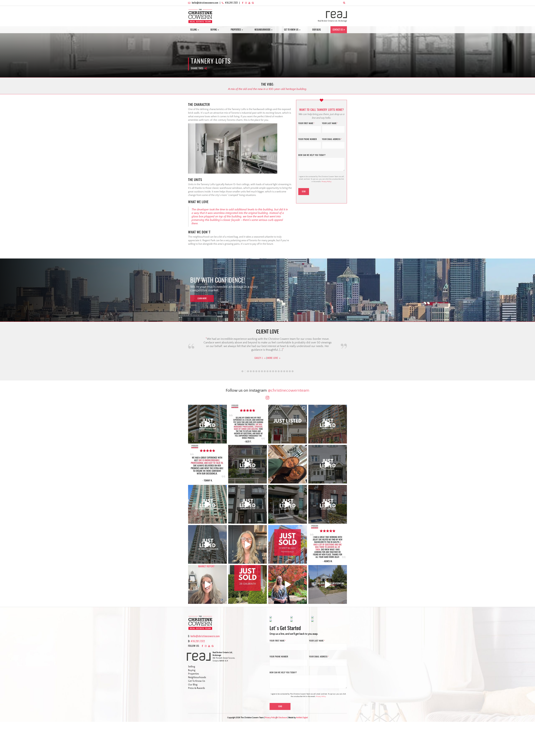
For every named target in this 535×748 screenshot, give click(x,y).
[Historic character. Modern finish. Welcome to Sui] (327, 424)
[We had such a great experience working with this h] (207, 464)
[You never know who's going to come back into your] (247, 424)
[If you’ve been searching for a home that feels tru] (327, 464)
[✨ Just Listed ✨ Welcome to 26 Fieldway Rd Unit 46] (247, 504)
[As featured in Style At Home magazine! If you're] (327, 504)
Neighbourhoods (263, 29)
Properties (236, 29)
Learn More (202, 298)
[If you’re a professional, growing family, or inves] (207, 544)
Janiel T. (259, 363)
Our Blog (316, 29)
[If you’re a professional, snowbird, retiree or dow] (287, 584)
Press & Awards (196, 688)
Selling (193, 29)
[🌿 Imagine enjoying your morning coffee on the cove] (287, 424)
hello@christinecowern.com (205, 2)
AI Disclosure (281, 717)
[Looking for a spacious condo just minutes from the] (287, 504)
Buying (214, 29)
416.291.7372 (231, 2)
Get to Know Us (291, 29)
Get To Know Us (196, 681)
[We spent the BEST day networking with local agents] (287, 464)
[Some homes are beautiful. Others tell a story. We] (247, 464)
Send (304, 191)
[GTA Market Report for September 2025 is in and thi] (207, 584)
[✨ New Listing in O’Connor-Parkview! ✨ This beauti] (327, 584)
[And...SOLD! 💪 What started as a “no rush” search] (287, 544)
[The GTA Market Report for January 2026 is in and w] (247, 544)
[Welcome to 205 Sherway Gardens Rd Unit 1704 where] (207, 504)
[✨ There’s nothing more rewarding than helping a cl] (327, 544)
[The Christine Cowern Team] (200, 15)
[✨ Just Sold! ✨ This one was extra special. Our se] (247, 584)
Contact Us (338, 29)
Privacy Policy (326, 182)
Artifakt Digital (302, 717)
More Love (272, 363)
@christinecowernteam (288, 390)
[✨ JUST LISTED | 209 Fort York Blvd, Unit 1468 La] (207, 424)
